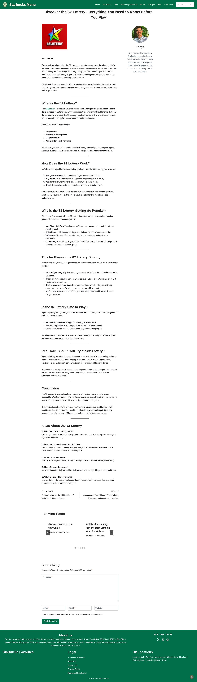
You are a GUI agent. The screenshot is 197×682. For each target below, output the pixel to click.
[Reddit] (167, 639)
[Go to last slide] (48, 532)
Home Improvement (129, 4)
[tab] (75, 548)
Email (72, 608)
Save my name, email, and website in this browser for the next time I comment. (73, 615)
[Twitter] (158, 639)
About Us (72, 661)
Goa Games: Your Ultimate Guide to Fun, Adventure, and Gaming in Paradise (100, 494)
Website (98, 608)
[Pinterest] (163, 639)
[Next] (111, 532)
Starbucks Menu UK (76, 657)
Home (97, 4)
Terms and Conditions (77, 673)
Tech (116, 4)
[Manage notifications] (191, 677)
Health (142, 4)
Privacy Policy (74, 669)
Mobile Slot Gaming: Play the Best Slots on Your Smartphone (98, 527)
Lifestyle (151, 4)
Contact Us (169, 4)
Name (46, 608)
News (159, 4)
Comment (47, 577)
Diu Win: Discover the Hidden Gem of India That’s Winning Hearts (58, 494)
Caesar (52, 532)
